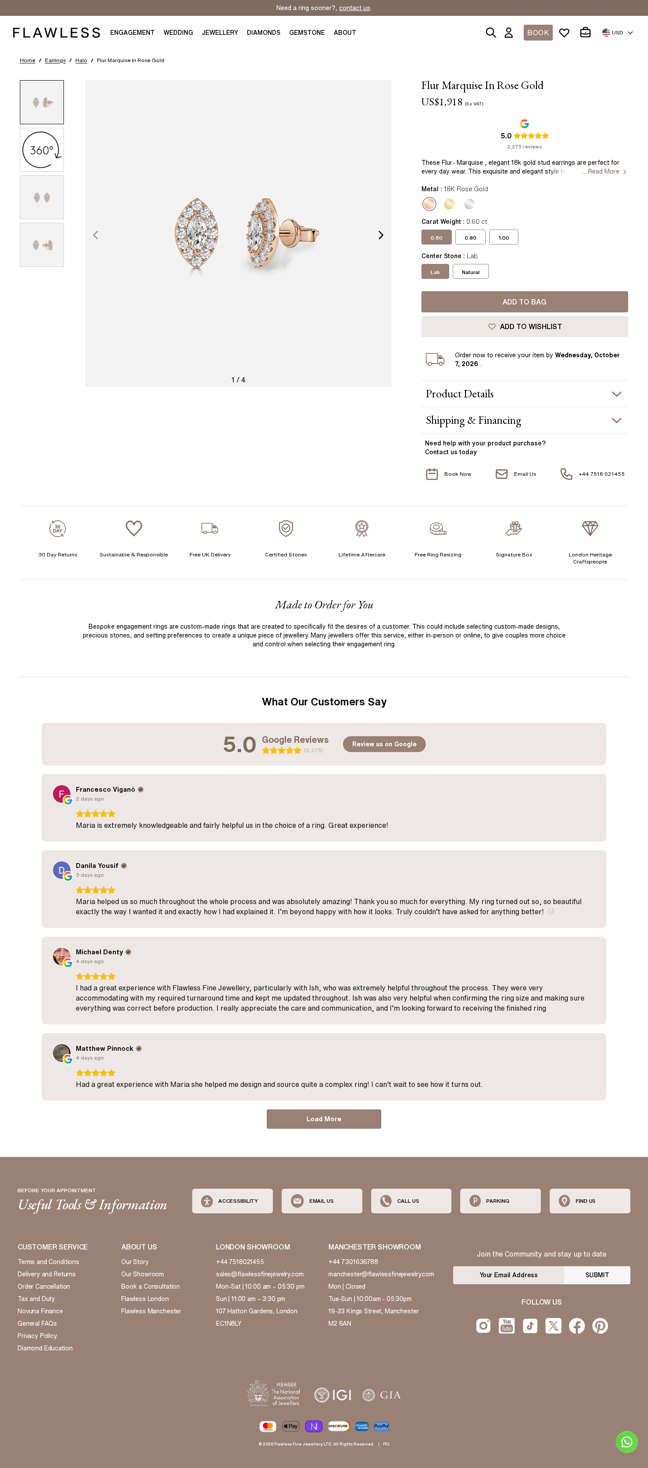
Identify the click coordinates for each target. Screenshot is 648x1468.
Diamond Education (45, 1348)
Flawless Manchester (151, 1311)
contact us (354, 8)
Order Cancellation (44, 1286)
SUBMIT (597, 1275)
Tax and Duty (36, 1299)
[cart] (587, 33)
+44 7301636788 (353, 1262)
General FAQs (37, 1323)
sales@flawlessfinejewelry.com (260, 1274)
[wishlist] (566, 33)
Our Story (135, 1262)
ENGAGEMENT (132, 33)
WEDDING (178, 33)
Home (27, 60)
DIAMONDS (263, 33)
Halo (81, 60)
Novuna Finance (40, 1311)
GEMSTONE (307, 33)
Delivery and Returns (47, 1274)
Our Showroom (142, 1274)
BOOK (538, 32)
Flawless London (145, 1299)
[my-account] (510, 33)
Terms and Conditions (48, 1262)
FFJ (386, 1444)
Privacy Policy (37, 1336)
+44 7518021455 (240, 1262)
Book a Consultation (150, 1286)
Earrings (55, 60)
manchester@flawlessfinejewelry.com (381, 1274)
